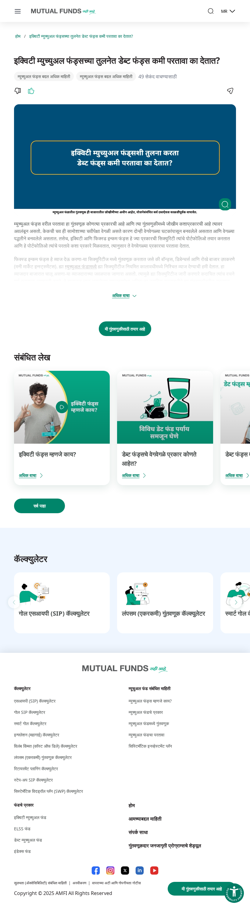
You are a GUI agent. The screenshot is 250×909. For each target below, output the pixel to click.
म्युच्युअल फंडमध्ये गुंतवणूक (149, 723)
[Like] (31, 91)
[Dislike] (17, 91)
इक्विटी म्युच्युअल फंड (30, 817)
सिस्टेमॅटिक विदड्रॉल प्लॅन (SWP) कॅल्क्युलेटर (48, 791)
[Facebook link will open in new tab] (96, 870)
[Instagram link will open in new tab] (110, 870)
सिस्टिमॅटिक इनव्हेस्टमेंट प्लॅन (150, 746)
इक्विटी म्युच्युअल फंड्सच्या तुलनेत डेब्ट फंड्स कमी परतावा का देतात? (81, 36)
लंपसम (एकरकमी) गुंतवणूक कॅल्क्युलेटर (163, 613)
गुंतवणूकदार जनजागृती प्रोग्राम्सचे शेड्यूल (165, 845)
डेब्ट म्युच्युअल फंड (28, 840)
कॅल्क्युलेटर (22, 688)
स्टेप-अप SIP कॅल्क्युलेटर (33, 780)
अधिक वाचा (121, 295)
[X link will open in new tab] (125, 870)
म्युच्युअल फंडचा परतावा (146, 735)
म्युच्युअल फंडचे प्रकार (146, 712)
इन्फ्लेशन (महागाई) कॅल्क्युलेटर (36, 735)
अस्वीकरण (79, 883)
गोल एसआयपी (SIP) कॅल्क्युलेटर (54, 613)
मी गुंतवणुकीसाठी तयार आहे (125, 329)
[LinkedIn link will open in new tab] (140, 870)
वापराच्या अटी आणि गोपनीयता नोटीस (116, 883)
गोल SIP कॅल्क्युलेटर (29, 712)
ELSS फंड (22, 829)
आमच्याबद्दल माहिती (145, 818)
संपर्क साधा (138, 832)
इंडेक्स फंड (22, 851)
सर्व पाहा (40, 506)
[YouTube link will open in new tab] (154, 870)
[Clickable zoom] (225, 204)
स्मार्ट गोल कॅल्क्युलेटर (30, 723)
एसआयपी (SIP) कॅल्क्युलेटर (34, 701)
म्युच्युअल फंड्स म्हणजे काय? (150, 701)
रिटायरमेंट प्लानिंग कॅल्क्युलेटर (36, 768)
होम (17, 36)
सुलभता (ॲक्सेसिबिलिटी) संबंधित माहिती (40, 883)
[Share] (230, 91)
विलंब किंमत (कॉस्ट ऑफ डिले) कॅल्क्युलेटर (45, 746)
